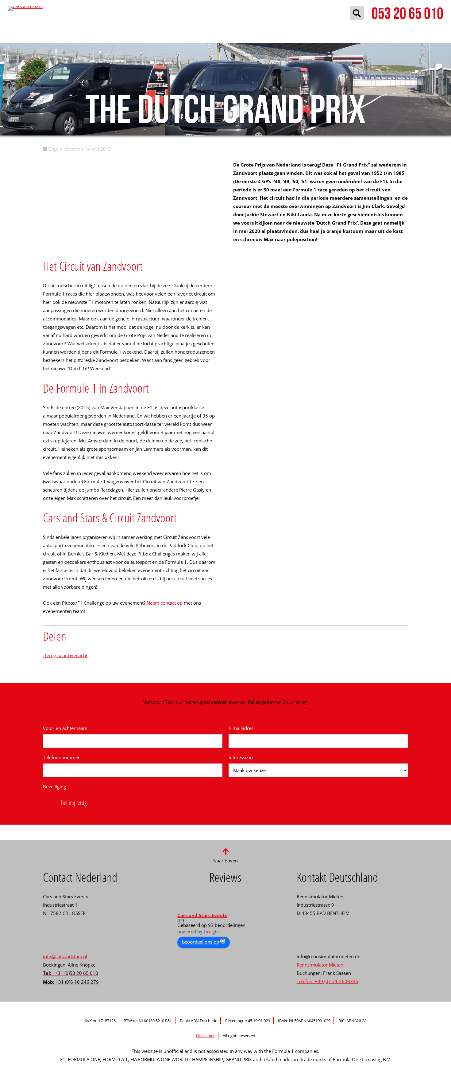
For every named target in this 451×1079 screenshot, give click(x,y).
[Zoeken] (357, 13)
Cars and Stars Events (202, 915)
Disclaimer (205, 1035)
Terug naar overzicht (65, 655)
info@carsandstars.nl (65, 956)
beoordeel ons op (200, 942)
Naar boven (225, 860)
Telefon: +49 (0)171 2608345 (327, 981)
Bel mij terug (74, 802)
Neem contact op (165, 603)
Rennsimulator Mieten (320, 965)
